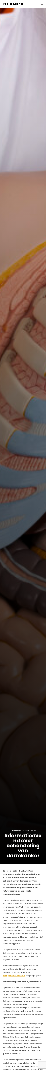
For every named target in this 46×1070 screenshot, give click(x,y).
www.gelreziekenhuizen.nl (14, 975)
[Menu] (42, 4)
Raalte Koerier (13, 4)
